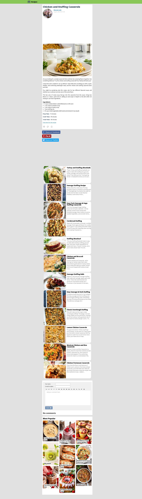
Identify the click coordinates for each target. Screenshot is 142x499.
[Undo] (46, 389)
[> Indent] (66, 389)
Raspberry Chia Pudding (65, 441)
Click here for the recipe (49, 122)
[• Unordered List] (59, 389)
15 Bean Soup (81, 484)
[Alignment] (81, 389)
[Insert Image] (69, 389)
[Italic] (54, 389)
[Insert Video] (71, 389)
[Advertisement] (104, 26)
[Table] (74, 389)
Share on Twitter (51, 140)
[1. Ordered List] (61, 389)
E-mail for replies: (49, 386)
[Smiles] (84, 389)
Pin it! (47, 136)
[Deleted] (56, 389)
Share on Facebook (52, 132)
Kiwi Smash (47, 463)
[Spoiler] (79, 389)
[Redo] (49, 389)
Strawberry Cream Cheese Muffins (83, 441)
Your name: (48, 384)
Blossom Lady (57, 10)
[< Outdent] (64, 389)
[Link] (76, 389)
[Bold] (51, 389)
